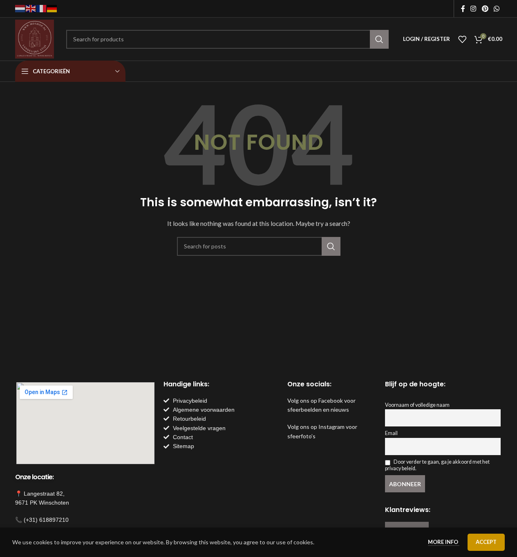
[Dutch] (20, 8)
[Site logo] (34, 38)
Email (391, 433)
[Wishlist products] (462, 39)
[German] (52, 8)
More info (443, 542)
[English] (31, 8)
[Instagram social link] (473, 8)
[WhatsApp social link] (496, 8)
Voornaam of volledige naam (417, 405)
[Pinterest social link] (485, 8)
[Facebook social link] (463, 8)
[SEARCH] (379, 39)
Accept (486, 542)
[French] (41, 8)
